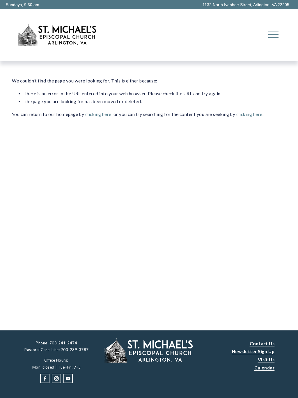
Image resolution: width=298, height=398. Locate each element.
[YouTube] (68, 378)
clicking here (98, 114)
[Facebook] (44, 378)
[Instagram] (56, 378)
